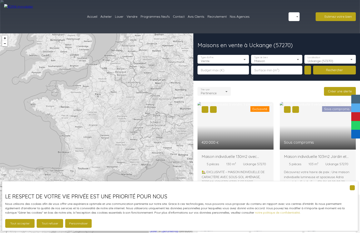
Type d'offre (207, 57)
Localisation (314, 57)
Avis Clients (196, 16)
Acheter (106, 16)
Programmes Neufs (155, 16)
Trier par (205, 89)
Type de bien (261, 57)
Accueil (92, 16)
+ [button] (5, 38)
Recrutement (217, 16)
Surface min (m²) (266, 70)
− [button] (5, 43)
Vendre (132, 16)
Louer (119, 16)
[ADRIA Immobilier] (26, 16)
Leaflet (153, 231)
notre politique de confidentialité (277, 212)
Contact (179, 16)
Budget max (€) (212, 70)
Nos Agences (240, 16)
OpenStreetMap (169, 231)
